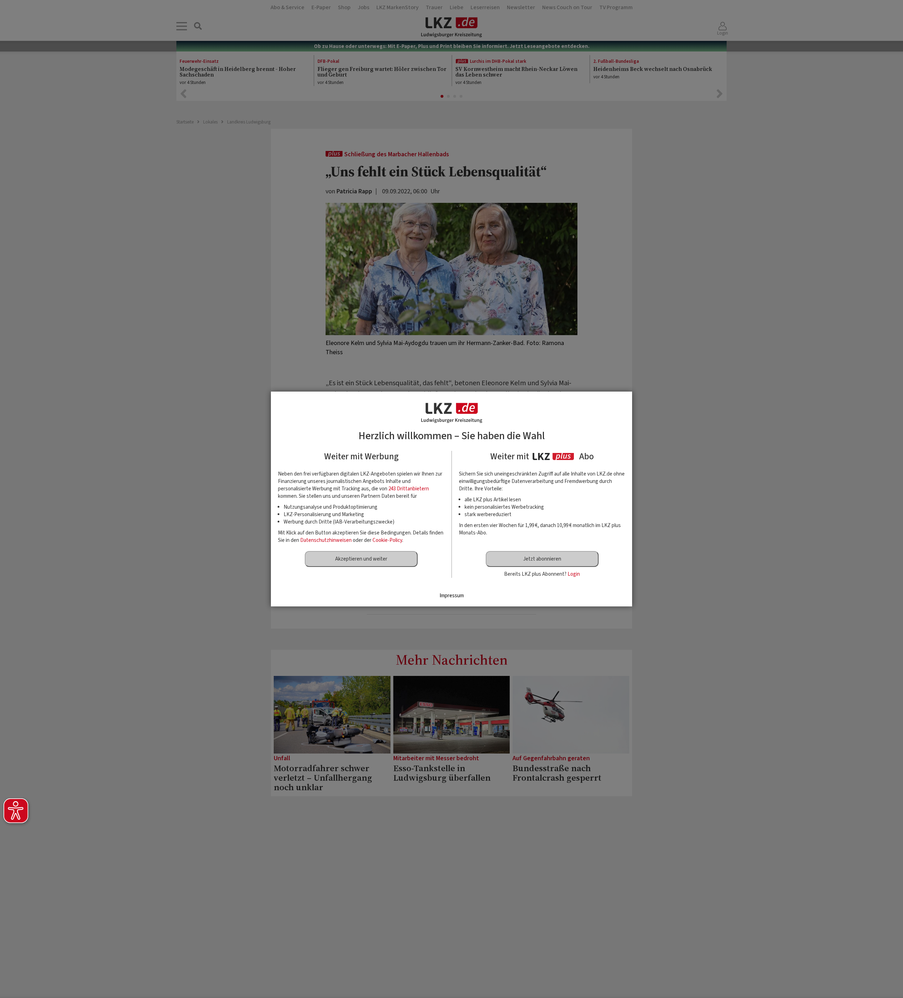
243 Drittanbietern (408, 488)
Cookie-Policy (387, 540)
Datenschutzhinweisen (326, 540)
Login (574, 574)
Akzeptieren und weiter (361, 559)
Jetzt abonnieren (542, 559)
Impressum (452, 595)
